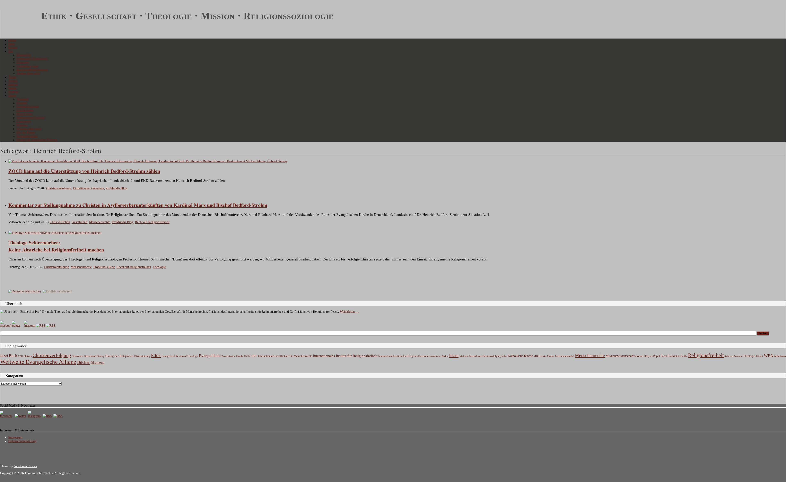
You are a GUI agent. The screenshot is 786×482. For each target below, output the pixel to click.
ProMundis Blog (116, 188)
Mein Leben (24, 114)
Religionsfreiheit (706, 355)
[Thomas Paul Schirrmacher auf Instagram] (29, 325)
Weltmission (780, 356)
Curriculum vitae (27, 66)
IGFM (247, 356)
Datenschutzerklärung (22, 441)
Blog (11, 44)
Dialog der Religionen (119, 356)
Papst (656, 356)
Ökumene (97, 363)
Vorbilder (23, 99)
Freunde (22, 103)
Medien (550, 356)
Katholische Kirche (520, 356)
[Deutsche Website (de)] (24, 291)
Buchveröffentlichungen (32, 70)
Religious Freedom (733, 356)
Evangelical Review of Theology (179, 356)
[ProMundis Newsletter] (40, 325)
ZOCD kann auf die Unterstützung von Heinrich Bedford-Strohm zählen (84, 170)
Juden (504, 356)
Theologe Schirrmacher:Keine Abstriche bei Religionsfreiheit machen (56, 246)
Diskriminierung (142, 356)
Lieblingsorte (25, 110)
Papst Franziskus (670, 356)
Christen (28, 356)
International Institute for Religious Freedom (403, 356)
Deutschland (90, 356)
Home (12, 40)
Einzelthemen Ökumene (88, 188)
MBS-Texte (540, 356)
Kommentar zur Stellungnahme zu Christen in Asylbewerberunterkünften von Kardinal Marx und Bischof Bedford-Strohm (137, 204)
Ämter (12, 77)
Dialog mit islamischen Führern (37, 140)
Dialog (100, 356)
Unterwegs (24, 121)
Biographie (24, 55)
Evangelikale (210, 355)
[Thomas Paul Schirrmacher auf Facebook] (5, 325)
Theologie (159, 267)
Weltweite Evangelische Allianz (38, 361)
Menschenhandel (564, 356)
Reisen (12, 47)
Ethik (156, 355)
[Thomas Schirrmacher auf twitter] (21, 416)
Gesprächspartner (28, 106)
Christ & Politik (60, 222)
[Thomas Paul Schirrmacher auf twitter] (17, 325)
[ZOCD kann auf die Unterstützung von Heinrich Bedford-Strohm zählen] (147, 161)
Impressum (15, 437)
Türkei (759, 356)
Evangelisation (228, 356)
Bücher (13, 84)
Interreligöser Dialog (438, 356)
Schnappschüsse (27, 136)
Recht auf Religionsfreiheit (152, 222)
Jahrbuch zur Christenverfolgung (485, 356)
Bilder (12, 95)
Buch (13, 356)
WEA (768, 355)
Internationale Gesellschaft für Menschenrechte (285, 356)
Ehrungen (23, 62)
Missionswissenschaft (620, 356)
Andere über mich (28, 73)
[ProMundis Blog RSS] (50, 325)
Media (12, 88)
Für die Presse (26, 132)
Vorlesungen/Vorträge (31, 117)
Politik (684, 356)
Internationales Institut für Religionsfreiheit (345, 356)
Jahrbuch (463, 356)
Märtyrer (648, 356)
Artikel (12, 81)
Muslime (638, 356)
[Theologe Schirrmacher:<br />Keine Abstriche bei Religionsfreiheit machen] (54, 232)
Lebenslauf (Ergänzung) (32, 58)
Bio (10, 51)
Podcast (13, 92)
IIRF (254, 356)
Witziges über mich (29, 129)
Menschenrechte (99, 222)
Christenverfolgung (58, 188)
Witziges (22, 125)
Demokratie (77, 356)
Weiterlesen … (349, 311)
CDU (20, 356)
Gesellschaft (79, 222)
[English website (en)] (57, 291)
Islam (453, 355)
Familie (239, 356)
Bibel (4, 356)
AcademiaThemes (25, 466)
